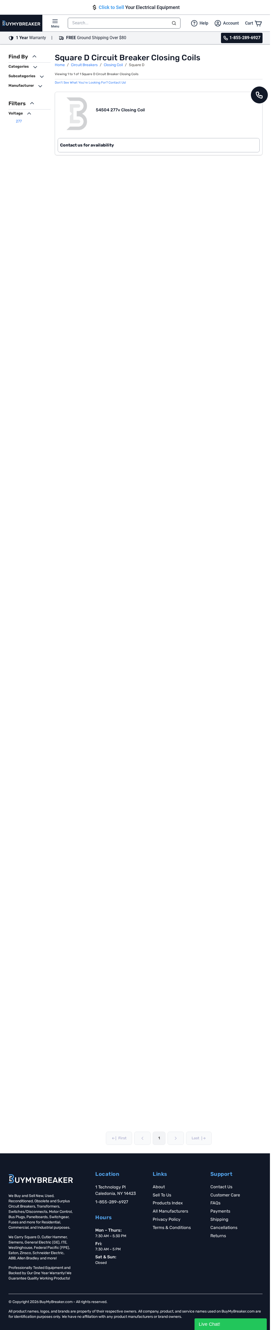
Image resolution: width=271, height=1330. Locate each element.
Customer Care (225, 1195)
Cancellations (223, 1227)
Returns (218, 1235)
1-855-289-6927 (111, 1201)
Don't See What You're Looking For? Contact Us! (90, 82)
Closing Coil (113, 65)
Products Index (168, 1202)
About (159, 1186)
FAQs (215, 1202)
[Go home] (40, 1178)
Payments (220, 1211)
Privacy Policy (166, 1219)
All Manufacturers (170, 1211)
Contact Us (221, 1186)
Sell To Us (162, 1195)
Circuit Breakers (84, 65)
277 (19, 121)
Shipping (219, 1219)
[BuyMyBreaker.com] (21, 23)
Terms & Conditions (172, 1227)
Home (60, 65)
